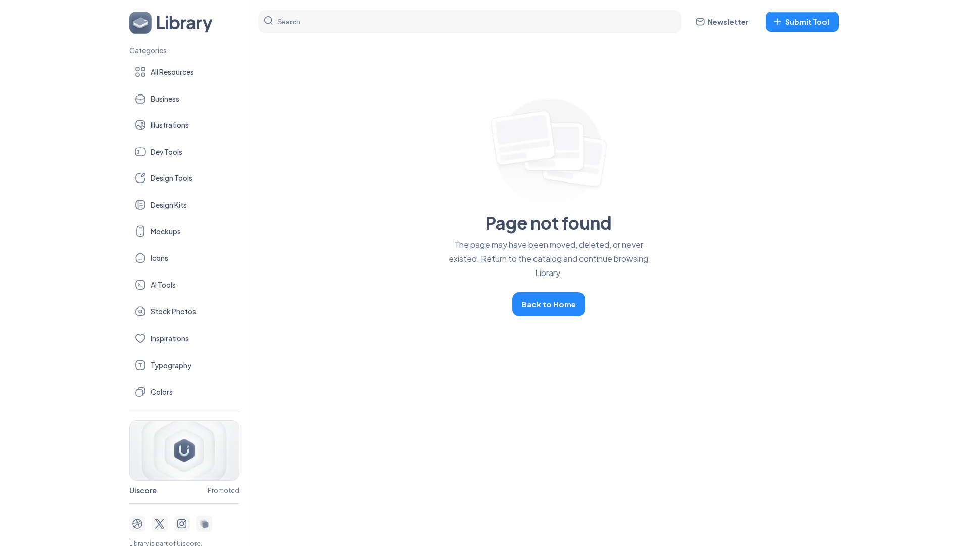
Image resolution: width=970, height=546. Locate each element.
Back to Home (548, 304)
